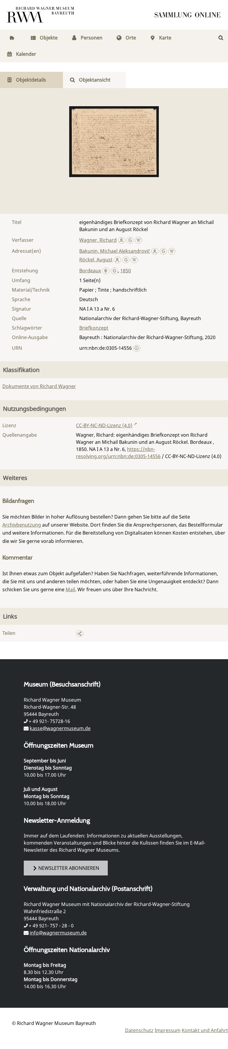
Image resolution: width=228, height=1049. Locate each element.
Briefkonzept (93, 328)
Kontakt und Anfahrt (205, 1030)
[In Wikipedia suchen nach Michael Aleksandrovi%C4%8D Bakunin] (171, 251)
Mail (70, 589)
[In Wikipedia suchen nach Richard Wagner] (138, 240)
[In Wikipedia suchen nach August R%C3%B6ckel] (134, 259)
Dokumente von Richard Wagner (39, 386)
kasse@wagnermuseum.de (60, 728)
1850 (125, 270)
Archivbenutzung (21, 525)
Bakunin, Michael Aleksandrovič (114, 251)
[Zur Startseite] (189, 14)
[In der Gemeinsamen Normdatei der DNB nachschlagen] (130, 240)
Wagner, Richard (98, 240)
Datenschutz (139, 1030)
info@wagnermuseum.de (58, 932)
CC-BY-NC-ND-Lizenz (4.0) (104, 425)
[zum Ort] (106, 271)
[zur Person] (121, 240)
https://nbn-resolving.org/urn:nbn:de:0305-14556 (118, 453)
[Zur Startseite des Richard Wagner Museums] (41, 15)
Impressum (167, 1030)
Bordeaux (90, 270)
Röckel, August (96, 259)
